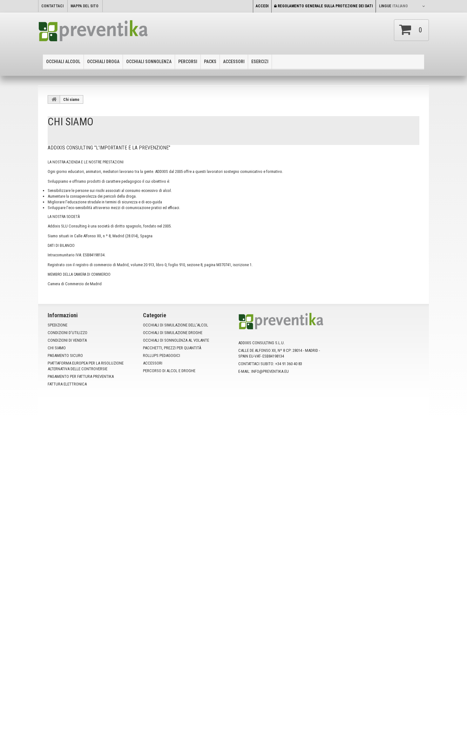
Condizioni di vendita (67, 340)
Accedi (262, 6)
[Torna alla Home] (54, 99)
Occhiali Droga (103, 61)
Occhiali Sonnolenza (149, 61)
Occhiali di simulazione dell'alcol (175, 325)
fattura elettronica (67, 384)
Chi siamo (57, 347)
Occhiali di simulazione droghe (172, 332)
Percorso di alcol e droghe (169, 370)
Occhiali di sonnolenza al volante (176, 340)
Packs (210, 61)
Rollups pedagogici (161, 355)
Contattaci (52, 6)
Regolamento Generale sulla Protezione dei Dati (325, 6)
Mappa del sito (84, 6)
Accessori (234, 61)
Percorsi (187, 61)
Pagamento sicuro (65, 355)
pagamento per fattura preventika (81, 376)
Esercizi (259, 61)
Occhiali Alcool (63, 61)
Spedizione (57, 325)
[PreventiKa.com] (106, 33)
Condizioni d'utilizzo (67, 332)
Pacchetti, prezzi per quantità (172, 347)
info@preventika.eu (270, 371)
